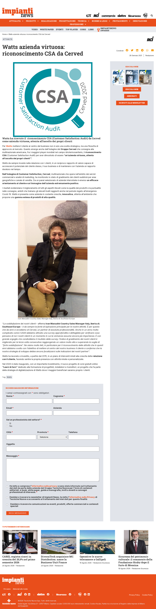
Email (9, 408)
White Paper (47, 29)
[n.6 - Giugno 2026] (132, 78)
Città (9, 432)
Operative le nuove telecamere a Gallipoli (93, 558)
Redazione (149, 55)
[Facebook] (9, 594)
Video (35, 29)
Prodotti (31, 21)
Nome (10, 396)
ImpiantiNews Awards (108, 29)
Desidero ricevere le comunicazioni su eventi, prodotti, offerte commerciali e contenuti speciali (54, 505)
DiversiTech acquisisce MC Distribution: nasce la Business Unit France (57, 559)
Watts (9, 377)
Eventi (59, 29)
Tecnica (82, 21)
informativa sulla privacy (44, 486)
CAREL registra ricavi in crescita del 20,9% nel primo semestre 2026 (18, 559)
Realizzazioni (49, 21)
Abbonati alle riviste (20, 589)
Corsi (83, 29)
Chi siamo (7, 589)
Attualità (15, 21)
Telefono (72, 432)
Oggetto (10, 444)
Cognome (59, 396)
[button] (152, 15)
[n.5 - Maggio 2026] (145, 78)
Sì (10, 423)
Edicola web (132, 89)
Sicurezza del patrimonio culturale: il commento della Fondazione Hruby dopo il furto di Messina (135, 561)
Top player (72, 29)
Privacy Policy (134, 595)
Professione (76, 24)
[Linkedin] (29, 594)
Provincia (43, 432)
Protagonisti (120, 21)
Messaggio (12, 456)
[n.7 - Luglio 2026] (118, 78)
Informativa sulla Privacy (82, 497)
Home (4, 34)
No (10, 426)
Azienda (57, 408)
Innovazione (140, 21)
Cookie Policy (147, 595)
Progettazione (67, 21)
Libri (91, 29)
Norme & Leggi (99, 21)
